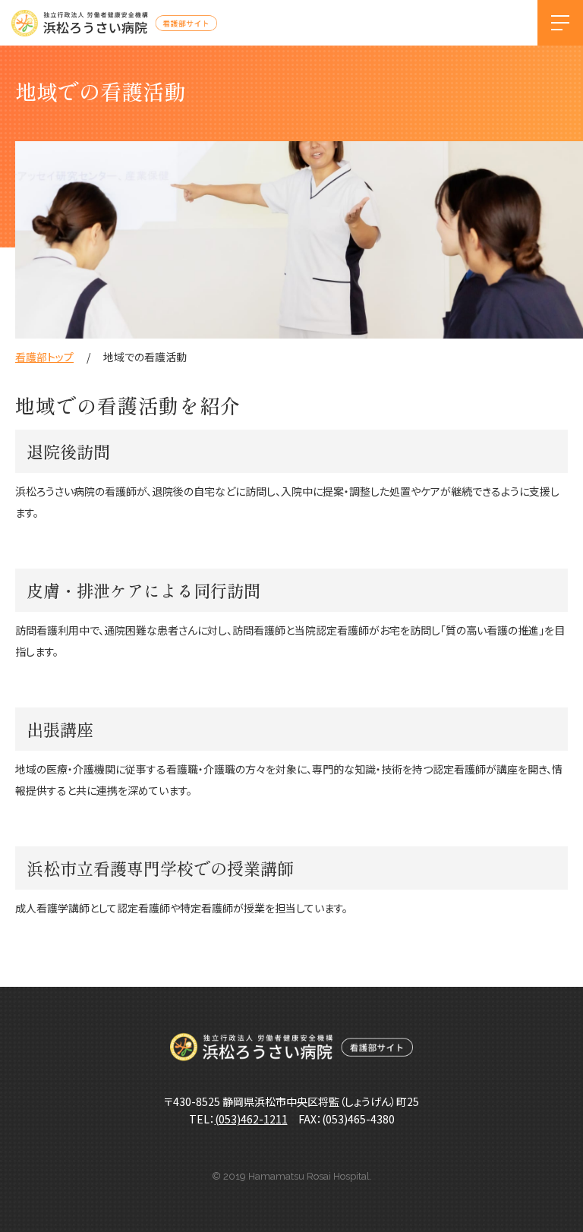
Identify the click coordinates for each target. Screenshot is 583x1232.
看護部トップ (44, 356)
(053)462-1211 (251, 1118)
